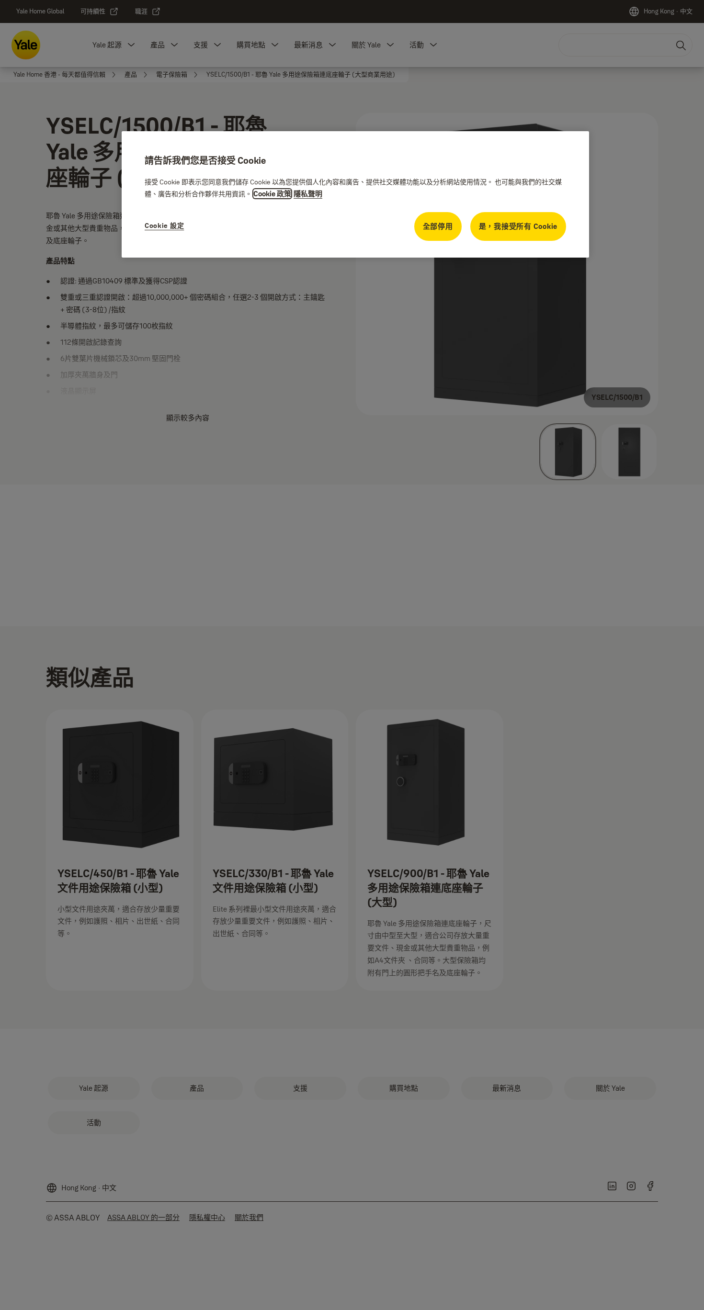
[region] (355, 194)
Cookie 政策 (272, 193)
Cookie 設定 (164, 225)
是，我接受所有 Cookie (518, 226)
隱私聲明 (308, 193)
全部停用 (438, 226)
